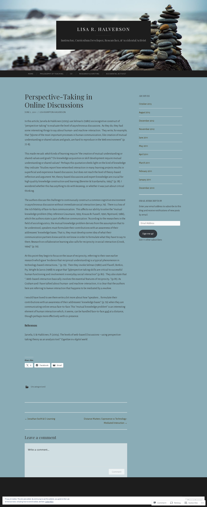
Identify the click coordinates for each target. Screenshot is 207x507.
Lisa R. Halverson (103, 29)
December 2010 (146, 188)
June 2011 (143, 137)
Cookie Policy (49, 502)
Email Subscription (150, 200)
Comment (116, 471)
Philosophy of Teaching (51, 74)
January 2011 (145, 179)
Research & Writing (89, 74)
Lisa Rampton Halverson (53, 112)
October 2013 (145, 104)
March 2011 (144, 163)
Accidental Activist (116, 74)
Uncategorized (38, 387)
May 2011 (143, 146)
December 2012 (146, 121)
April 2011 (143, 154)
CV (71, 74)
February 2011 (145, 171)
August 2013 (144, 112)
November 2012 (146, 129)
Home (30, 74)
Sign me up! (148, 233)
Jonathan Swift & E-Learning (40, 419)
